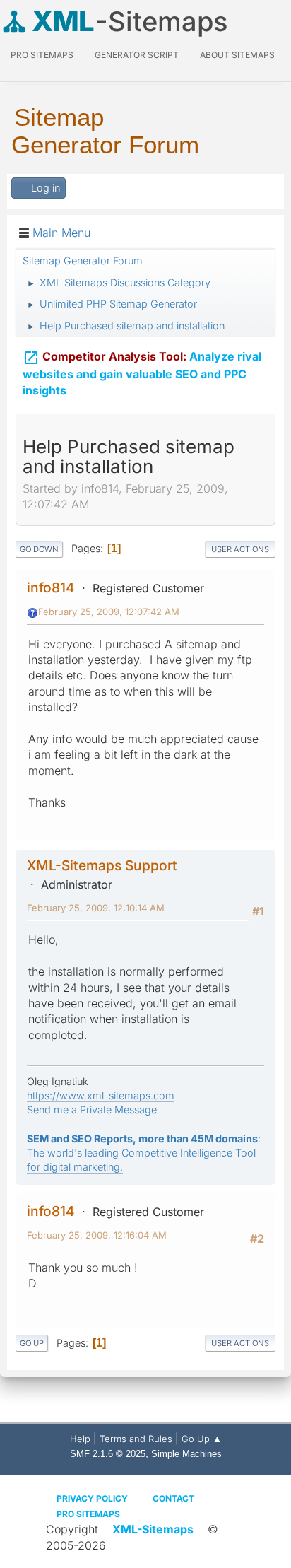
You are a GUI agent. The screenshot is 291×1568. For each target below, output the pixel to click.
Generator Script (137, 54)
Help (80, 1438)
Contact (173, 1498)
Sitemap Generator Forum (105, 130)
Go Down (39, 549)
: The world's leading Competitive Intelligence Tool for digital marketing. (144, 1153)
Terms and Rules (136, 1438)
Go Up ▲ (202, 1438)
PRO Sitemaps (42, 54)
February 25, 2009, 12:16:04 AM (97, 1235)
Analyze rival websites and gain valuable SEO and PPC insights (142, 373)
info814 (51, 587)
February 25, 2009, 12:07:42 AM (108, 611)
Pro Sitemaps (88, 1514)
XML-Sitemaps (153, 1529)
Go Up (32, 1343)
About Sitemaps (237, 54)
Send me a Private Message (92, 1110)
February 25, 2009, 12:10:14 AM (96, 907)
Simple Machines (186, 1454)
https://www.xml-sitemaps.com (100, 1095)
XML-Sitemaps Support (102, 865)
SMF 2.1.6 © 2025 (108, 1454)
